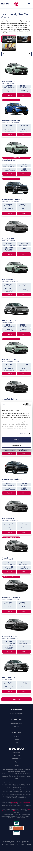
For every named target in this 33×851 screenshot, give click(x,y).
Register (16, 765)
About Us (16, 736)
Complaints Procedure (8, 844)
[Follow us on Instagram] (13, 749)
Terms (6, 842)
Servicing (16, 726)
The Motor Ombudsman (24, 802)
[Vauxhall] (16, 4)
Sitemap (12, 842)
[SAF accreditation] (16, 823)
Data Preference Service (23, 846)
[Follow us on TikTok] (23, 749)
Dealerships (16, 755)
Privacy (18, 841)
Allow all (16, 439)
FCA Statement (20, 844)
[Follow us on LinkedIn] (18, 749)
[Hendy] (5, 4)
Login (16, 742)
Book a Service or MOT (16, 723)
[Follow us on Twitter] (15, 749)
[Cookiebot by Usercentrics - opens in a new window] (23, 404)
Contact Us (16, 752)
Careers (16, 739)
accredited (14, 802)
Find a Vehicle (16, 758)
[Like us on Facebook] (10, 749)
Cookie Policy (25, 841)
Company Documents (22, 842)
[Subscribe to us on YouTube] (20, 749)
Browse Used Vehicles (16, 713)
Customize (15, 445)
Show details (24, 433)
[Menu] (29, 4)
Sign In (17, 762)
